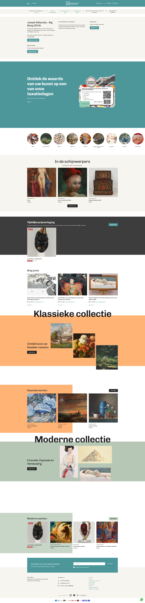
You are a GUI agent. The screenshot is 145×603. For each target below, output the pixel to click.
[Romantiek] (72, 138)
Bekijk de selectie (72, 205)
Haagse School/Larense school (98, 147)
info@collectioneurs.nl (65, 583)
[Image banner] (97, 95)
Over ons (91, 577)
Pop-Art (59, 146)
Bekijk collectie (32, 352)
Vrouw (28, 200)
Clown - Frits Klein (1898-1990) (64, 200)
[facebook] (74, 595)
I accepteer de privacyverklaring (82, 567)
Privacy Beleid (92, 582)
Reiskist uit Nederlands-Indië (95, 200)
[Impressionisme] (46, 138)
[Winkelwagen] (117, 3)
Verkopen (34, 3)
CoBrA (33, 146)
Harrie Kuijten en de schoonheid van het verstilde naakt (103, 298)
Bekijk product (113, 224)
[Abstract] (85, 138)
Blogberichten (94, 27)
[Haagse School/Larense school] (98, 138)
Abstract (85, 146)
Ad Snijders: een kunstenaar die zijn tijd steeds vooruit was (70, 298)
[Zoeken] (112, 3)
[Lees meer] (110, 3)
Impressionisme (46, 146)
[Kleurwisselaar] (107, 3)
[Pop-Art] (59, 138)
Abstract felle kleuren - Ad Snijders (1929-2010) (106, 546)
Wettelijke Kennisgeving (94, 589)
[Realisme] (124, 138)
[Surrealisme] (138, 138)
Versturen (91, 585)
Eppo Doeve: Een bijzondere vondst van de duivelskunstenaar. (40, 298)
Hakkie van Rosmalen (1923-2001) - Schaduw (59, 546)
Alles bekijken (113, 390)
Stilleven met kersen (93, 425)
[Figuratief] (111, 138)
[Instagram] (71, 595)
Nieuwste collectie (33, 51)
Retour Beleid (92, 584)
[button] (115, 138)
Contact (90, 579)
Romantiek (72, 146)
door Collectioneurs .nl (38, 302)
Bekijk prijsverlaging (33, 40)
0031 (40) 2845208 (64, 580)
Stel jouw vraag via (66, 585)
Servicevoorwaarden (93, 587)
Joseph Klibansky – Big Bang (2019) (34, 258)
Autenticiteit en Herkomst (94, 580)
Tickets (29, 101)
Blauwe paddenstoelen (32, 425)
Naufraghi (60, 425)
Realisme (125, 146)
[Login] (115, 3)
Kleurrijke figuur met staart (79, 546)
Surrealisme (137, 146)
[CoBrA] (33, 138)
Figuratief (112, 146)
